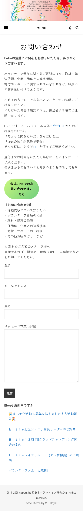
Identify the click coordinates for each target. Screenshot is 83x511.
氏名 (7, 265)
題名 (7, 306)
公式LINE (59, 126)
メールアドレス (15, 285)
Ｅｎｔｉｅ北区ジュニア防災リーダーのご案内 (42, 429)
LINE (36, 146)
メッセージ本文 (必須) (20, 326)
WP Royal (51, 503)
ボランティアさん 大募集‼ (29, 470)
